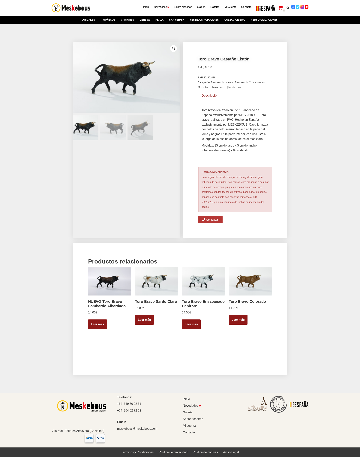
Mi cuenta (230, 6)
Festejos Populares (204, 19)
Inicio (146, 6)
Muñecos (109, 19)
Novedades (161, 6)
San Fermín (176, 19)
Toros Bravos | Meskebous (226, 87)
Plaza (159, 19)
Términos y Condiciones (137, 452)
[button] (96, 20)
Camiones (127, 19)
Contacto (246, 6)
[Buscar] (287, 7)
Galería (201, 6)
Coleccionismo (234, 19)
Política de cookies (205, 452)
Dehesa (145, 19)
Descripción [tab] (210, 95)
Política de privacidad (173, 452)
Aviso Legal (231, 452)
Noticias (214, 6)
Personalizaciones (264, 19)
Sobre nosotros (183, 6)
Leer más (97, 324)
